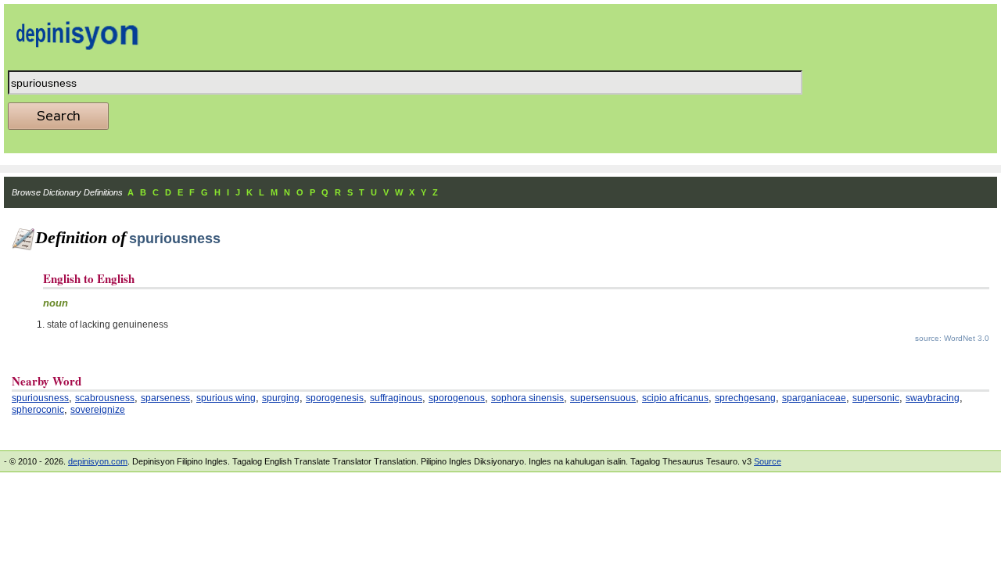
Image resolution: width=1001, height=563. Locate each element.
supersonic (875, 398)
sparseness (165, 398)
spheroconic (38, 409)
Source (767, 461)
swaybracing (933, 398)
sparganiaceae (814, 398)
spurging (281, 398)
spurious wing (226, 398)
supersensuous (603, 398)
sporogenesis (335, 398)
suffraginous (396, 398)
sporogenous (457, 398)
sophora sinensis (527, 398)
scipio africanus (675, 398)
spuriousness (40, 398)
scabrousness (105, 398)
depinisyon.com (97, 461)
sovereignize (97, 409)
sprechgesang (745, 398)
